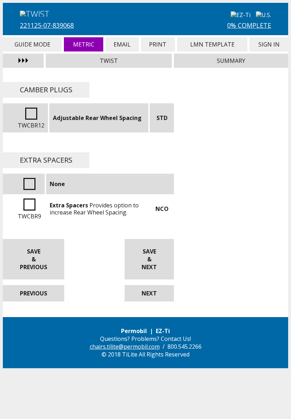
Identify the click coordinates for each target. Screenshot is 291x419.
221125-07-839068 (47, 25)
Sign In (268, 44)
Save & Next (149, 259)
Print (158, 44)
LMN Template (212, 44)
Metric (83, 44)
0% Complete (249, 25)
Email (122, 44)
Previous (33, 293)
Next (149, 293)
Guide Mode (32, 44)
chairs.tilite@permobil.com (125, 346)
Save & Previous (33, 259)
